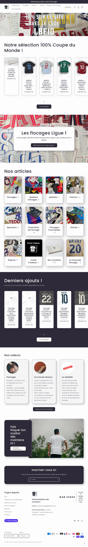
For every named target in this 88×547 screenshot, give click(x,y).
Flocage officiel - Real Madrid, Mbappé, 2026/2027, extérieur (82, 312)
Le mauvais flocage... (75, 261)
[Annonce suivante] (83, 1)
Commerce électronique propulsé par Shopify (29, 542)
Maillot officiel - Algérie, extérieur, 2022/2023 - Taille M (64, 85)
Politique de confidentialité (13, 500)
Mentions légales (9, 506)
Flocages (12, 197)
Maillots (53, 197)
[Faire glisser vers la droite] (48, 102)
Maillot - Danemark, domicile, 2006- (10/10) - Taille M (81, 85)
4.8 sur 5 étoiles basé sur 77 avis (80, 497)
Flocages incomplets (54, 228)
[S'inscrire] (57, 479)
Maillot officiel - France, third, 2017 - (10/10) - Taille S (29, 85)
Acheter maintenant (17, 448)
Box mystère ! (54, 261)
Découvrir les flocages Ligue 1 (44, 145)
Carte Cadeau (32, 261)
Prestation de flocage (33, 228)
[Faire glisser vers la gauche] (40, 102)
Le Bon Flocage (13, 542)
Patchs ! (74, 197)
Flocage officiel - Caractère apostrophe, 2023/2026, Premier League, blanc (29, 314)
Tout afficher (44, 106)
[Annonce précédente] (5, 1)
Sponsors (12, 227)
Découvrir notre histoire (44, 409)
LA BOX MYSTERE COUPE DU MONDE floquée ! (11, 72)
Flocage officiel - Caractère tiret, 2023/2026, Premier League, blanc (11, 314)
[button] (16, 5)
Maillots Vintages (33, 198)
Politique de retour (10, 503)
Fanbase (7, 509)
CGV (5, 497)
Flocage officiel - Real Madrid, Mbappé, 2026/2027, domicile (64, 312)
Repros (11, 260)
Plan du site (8, 512)
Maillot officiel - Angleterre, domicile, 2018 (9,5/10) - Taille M (46, 85)
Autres (73, 227)
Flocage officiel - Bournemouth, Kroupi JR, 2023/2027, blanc (47, 312)
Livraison (7, 515)
